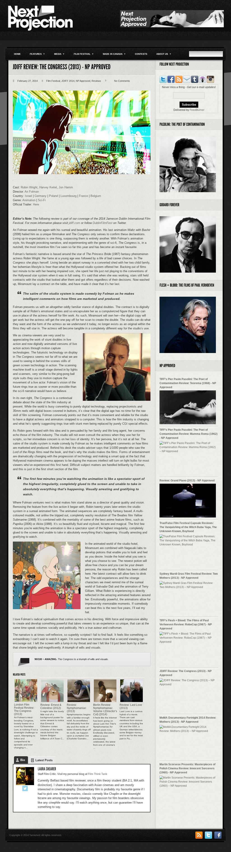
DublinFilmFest (102, 223)
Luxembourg (68, 196)
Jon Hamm (66, 187)
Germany (41, 196)
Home (17, 54)
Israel (29, 196)
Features (37, 54)
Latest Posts (44, 760)
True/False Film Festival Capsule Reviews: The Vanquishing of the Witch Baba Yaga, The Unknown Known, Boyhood (188, 527)
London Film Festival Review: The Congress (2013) (24, 709)
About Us (163, 54)
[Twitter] (25, 789)
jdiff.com (74, 223)
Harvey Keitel (48, 187)
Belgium (95, 196)
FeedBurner (197, 110)
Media (59, 54)
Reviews (96, 81)
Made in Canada (114, 54)
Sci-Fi (42, 200)
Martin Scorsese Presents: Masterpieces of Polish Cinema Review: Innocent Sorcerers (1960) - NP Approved (187, 768)
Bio (22, 760)
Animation (29, 200)
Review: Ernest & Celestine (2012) (50, 706)
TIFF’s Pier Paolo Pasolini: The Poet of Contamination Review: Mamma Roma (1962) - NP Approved (188, 434)
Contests (141, 54)
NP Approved (83, 81)
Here (36, 204)
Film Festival (84, 54)
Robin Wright (29, 187)
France (84, 196)
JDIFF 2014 (67, 81)
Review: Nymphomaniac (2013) (76, 708)
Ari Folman (32, 191)
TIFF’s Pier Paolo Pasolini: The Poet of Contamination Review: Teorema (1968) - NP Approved (187, 383)
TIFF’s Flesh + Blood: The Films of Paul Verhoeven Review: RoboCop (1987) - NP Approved (185, 624)
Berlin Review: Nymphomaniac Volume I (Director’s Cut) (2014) (105, 709)
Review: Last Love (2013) (131, 706)
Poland (54, 196)
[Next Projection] (40, 30)
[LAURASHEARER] (47, 769)
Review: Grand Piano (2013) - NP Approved (187, 480)
